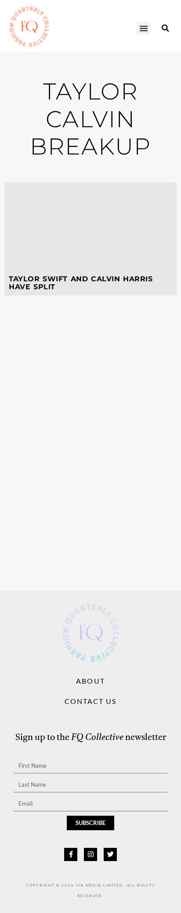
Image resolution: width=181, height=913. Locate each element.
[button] (143, 28)
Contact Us (91, 701)
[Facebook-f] (70, 854)
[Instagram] (90, 854)
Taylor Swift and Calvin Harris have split (80, 283)
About (90, 681)
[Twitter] (110, 854)
